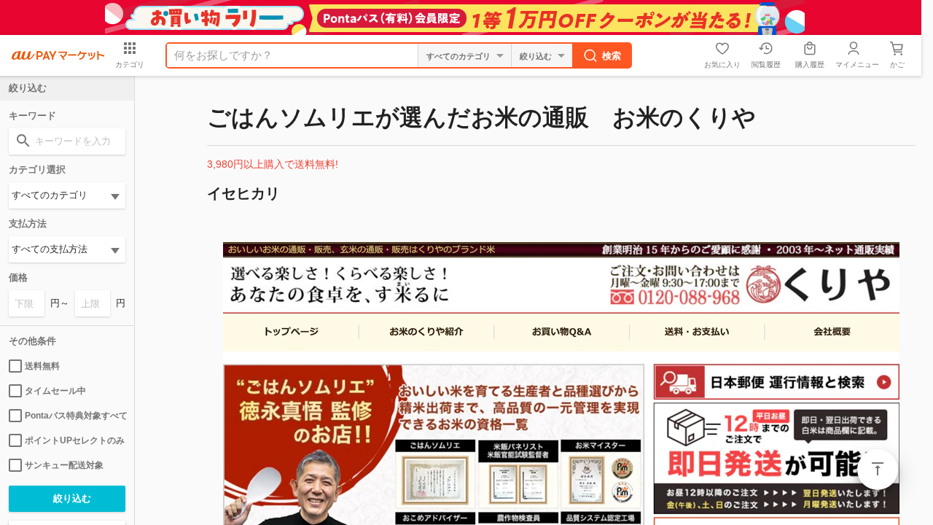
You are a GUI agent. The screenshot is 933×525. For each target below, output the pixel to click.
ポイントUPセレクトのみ (75, 440)
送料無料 (42, 366)
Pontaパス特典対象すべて (75, 416)
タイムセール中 (55, 391)
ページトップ (877, 469)
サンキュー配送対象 (64, 465)
